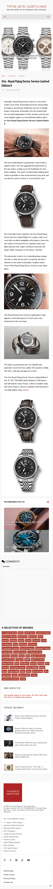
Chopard (36, 641)
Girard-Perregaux (27, 648)
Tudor (14, 675)
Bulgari (21, 641)
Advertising (8, 871)
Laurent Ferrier (8, 660)
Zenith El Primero (10, 851)
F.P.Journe (32, 644)
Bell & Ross (22, 637)
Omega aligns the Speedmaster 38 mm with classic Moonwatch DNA (26, 56)
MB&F (27, 660)
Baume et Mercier (9, 637)
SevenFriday (38, 671)
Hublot (21, 656)
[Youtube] (28, 860)
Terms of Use (9, 875)
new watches (12, 76)
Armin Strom (30, 633)
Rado (4, 671)
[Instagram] (5, 860)
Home (3, 76)
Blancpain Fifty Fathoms (12, 828)
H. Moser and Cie (35, 652)
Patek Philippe (32, 667)
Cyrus (43, 641)
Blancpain (32, 637)
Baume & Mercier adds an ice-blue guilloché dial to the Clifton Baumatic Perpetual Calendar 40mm (29, 730)
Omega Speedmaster (11, 837)
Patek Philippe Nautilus (12, 842)
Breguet (5, 641)
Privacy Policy (9, 878)
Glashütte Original (43, 648)
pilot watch (22, 76)
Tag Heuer (6, 675)
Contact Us (8, 882)
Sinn (46, 671)
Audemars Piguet (43, 633)
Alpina (20, 633)
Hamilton (5, 656)
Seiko (28, 671)
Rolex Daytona (9, 845)
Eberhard (22, 644)
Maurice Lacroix (38, 660)
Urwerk (34, 675)
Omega (41, 664)
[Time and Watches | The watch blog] (26, 9)
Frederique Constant (10, 648)
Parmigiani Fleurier (17, 667)
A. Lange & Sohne (9, 633)
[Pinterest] (16, 860)
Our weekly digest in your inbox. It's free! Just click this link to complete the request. (25, 696)
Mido (17, 664)
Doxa (15, 644)
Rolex (22, 671)
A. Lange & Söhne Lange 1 (13, 822)
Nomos (33, 664)
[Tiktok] (22, 860)
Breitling (13, 641)
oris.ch (26, 390)
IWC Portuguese (9, 831)
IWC (27, 656)
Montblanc (25, 664)
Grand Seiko (7, 652)
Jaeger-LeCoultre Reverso (13, 834)
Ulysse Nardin (24, 675)
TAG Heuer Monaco (11, 848)
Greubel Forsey (20, 652)
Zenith (22, 679)
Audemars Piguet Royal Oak (14, 825)
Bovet (40, 637)
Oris (47, 664)
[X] (10, 860)
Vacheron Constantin (10, 679)
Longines (19, 660)
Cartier (28, 641)
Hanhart (14, 656)
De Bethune (6, 644)
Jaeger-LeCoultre (38, 656)
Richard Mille (13, 671)
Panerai (5, 667)
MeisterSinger (7, 664)
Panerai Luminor (9, 839)
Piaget (42, 667)
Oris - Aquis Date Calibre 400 (19, 547)
